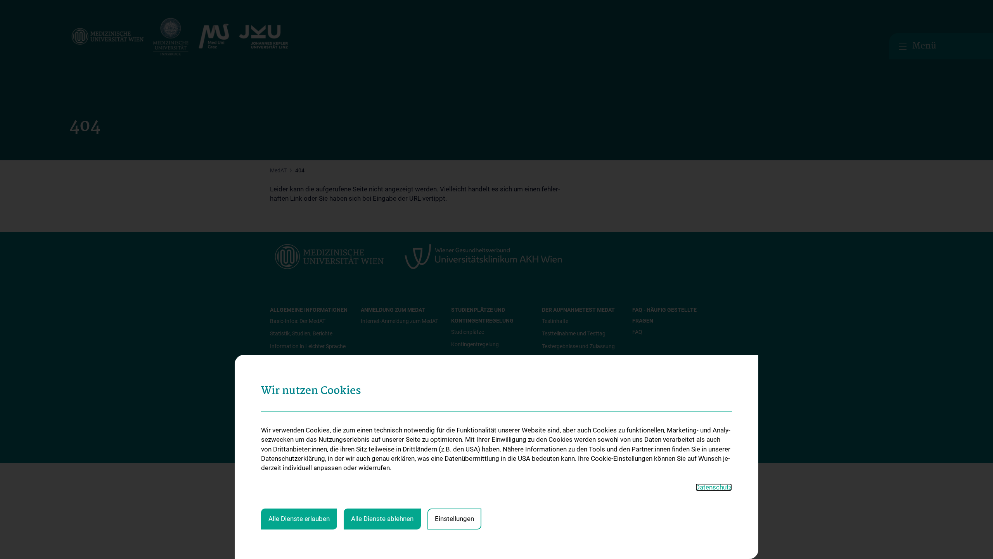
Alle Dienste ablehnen (382, 519)
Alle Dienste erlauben (299, 519)
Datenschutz (713, 487)
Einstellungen (454, 519)
